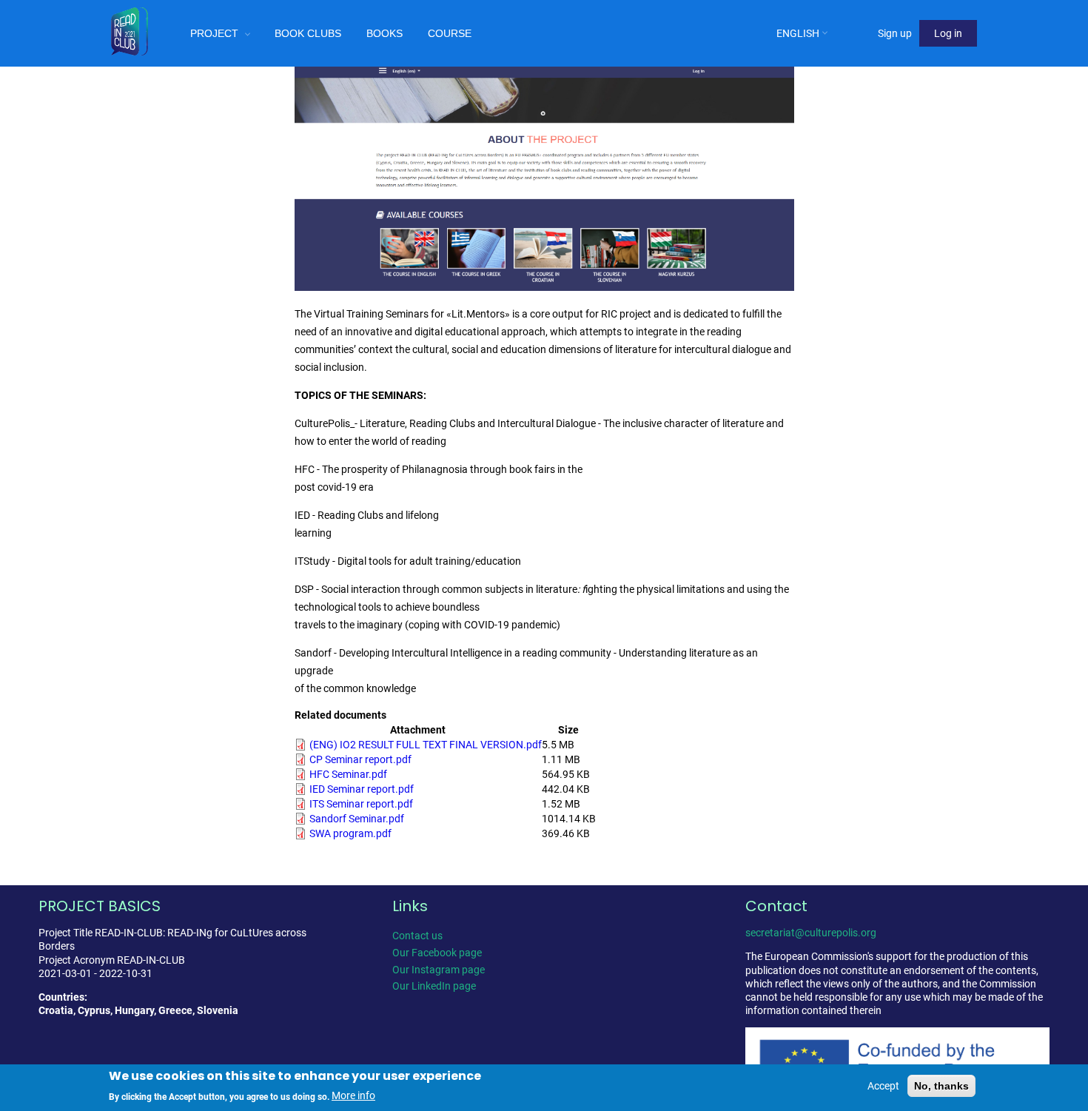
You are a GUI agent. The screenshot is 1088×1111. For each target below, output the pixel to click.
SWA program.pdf (350, 833)
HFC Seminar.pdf (348, 774)
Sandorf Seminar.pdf (356, 819)
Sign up (895, 33)
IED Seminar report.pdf (361, 789)
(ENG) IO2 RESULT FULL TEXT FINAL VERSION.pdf (425, 745)
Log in (948, 33)
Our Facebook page (437, 953)
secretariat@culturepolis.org (810, 933)
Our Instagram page (438, 970)
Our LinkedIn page (434, 986)
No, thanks (941, 1086)
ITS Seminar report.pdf (361, 804)
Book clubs (308, 33)
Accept (883, 1086)
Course (449, 33)
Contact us (417, 936)
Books (384, 33)
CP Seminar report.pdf (360, 759)
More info (353, 1095)
